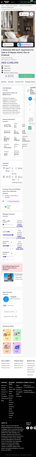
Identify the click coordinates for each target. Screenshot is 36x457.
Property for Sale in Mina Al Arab (9, 367)
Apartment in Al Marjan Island (7, 7)
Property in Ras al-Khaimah (11, 5)
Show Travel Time (14, 201)
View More (30, 375)
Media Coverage (19, 395)
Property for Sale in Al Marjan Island (9, 363)
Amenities (10, 81)
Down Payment (5, 221)
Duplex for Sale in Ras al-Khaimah (22, 367)
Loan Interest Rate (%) (6, 253)
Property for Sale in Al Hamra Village (10, 365)
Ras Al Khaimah (15, 2)
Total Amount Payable (19, 232)
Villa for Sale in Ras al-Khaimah (21, 365)
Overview (3, 81)
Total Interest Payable (19, 243)
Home (2, 5)
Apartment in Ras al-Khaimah (25, 5)
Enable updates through (32, 120)
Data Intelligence (19, 386)
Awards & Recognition (19, 391)
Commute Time (19, 81)
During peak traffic (9, 207)
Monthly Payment (19, 221)
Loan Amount (6, 231)
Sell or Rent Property (26, 2)
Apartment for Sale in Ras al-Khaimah (23, 363)
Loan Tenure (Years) (6, 242)
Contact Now (30, 128)
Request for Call (28, 76)
